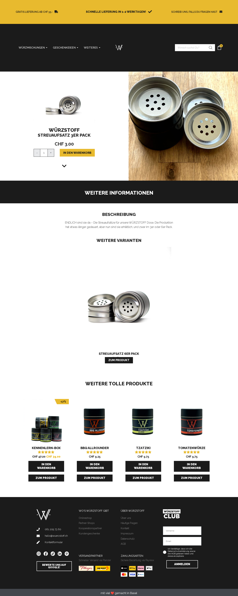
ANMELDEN (182, 564)
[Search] (210, 47)
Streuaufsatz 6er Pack (119, 354)
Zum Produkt (46, 478)
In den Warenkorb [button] (46, 466)
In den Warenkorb (77, 152)
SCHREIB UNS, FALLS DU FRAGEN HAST (194, 11)
